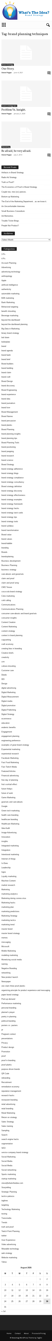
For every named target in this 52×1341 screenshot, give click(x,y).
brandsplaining (7, 556)
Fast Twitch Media (9, 767)
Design (4, 683)
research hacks (7, 1095)
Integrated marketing (10, 846)
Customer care (7, 670)
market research (8, 885)
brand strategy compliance (12, 478)
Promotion (5, 1052)
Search (4, 1135)
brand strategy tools (9, 521)
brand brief (5, 359)
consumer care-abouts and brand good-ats (19, 613)
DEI (3, 679)
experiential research (10, 754)
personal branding (8, 1008)
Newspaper (6, 981)
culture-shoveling (8, 666)
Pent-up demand (8, 999)
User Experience (8, 1240)
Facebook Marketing (9, 758)
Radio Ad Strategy (9, 177)
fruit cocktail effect (9, 784)
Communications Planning (12, 609)
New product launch (9, 977)
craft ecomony (7, 644)
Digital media (6, 701)
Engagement (6, 732)
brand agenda (7, 350)
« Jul (3, 1311)
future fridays (6, 789)
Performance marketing (11, 1003)
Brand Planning (7, 429)
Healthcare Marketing (10, 824)
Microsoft (5, 946)
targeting (5, 1205)
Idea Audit (5, 828)
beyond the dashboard (10, 320)
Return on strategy (9, 1117)
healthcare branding (9, 819)
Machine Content (8, 881)
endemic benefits (8, 727)
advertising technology (10, 272)
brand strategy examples (11, 499)
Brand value (6, 535)
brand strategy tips (9, 106)
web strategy (6, 1253)
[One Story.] (26, 52)
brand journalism (8, 403)
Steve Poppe (6, 72)
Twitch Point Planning (10, 1231)
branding (5, 548)
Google (4, 806)
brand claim (6, 372)
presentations (7, 1038)
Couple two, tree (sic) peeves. (13, 192)
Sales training (7, 1126)
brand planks (6, 425)
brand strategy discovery (11, 491)
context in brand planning (11, 635)
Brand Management (9, 412)
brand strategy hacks (10, 508)
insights (4, 841)
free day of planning (9, 780)
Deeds (4, 675)
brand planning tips (9, 438)
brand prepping (7, 451)
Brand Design (7, 381)
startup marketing (8, 1179)
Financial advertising (10, 775)
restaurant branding (9, 1100)
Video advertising (8, 1244)
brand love (5, 407)
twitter (3, 1236)
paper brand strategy (10, 995)
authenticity (6, 289)
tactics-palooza (7, 1196)
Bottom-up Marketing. (10, 197)
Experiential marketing (10, 749)
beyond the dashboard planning (14, 324)
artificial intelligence (9, 285)
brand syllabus (7, 526)
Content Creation (8, 622)
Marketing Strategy (9, 916)
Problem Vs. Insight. (13, 110)
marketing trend (7, 924)
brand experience (8, 394)
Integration (5, 850)
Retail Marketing (8, 1113)
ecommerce (6, 719)
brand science (7, 460)
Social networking (8, 1170)
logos (3, 872)
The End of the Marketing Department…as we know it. (24, 201)
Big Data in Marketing (10, 329)
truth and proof (7, 1227)
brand (3, 346)
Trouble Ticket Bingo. (10, 221)
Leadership (6, 867)
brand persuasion (8, 421)
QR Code (5, 1073)
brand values (6, 539)
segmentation (7, 1144)
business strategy (8, 570)
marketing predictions (10, 911)
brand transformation (10, 530)
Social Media (6, 1161)
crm (3, 662)
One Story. (7, 69)
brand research (7, 456)
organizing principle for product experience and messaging (25, 990)
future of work (7, 793)
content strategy (8, 631)
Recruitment (6, 1082)
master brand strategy (10, 933)
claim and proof (7, 578)
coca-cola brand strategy (11, 591)
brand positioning (8, 447)
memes (4, 938)
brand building (7, 368)
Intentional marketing (10, 854)
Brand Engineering (9, 390)
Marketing (6, 147)
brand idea (5, 399)
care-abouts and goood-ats (12, 574)
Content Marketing (9, 627)
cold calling (6, 600)
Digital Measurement (10, 697)
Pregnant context (8, 1034)
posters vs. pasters (9, 1025)
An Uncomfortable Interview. (13, 206)
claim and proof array (10, 583)
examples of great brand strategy (15, 745)
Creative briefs (7, 653)
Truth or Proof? (7, 182)
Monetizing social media (11, 960)
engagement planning (10, 736)
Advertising (6, 267)
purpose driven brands (10, 1069)
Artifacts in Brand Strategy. (12, 172)
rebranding (5, 1078)
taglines (4, 1200)
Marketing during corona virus (13, 898)
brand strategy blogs (9, 473)
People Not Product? (10, 225)
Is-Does (4, 863)
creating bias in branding (11, 648)
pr (2, 1030)
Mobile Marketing (8, 951)
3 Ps (3, 254)
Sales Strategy (7, 1122)
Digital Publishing (8, 710)
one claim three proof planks (13, 986)
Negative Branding (9, 968)
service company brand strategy (14, 1152)
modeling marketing (9, 955)
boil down (5, 337)
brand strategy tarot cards (12, 513)
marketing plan (7, 907)
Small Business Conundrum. (13, 211)
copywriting (6, 640)
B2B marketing (7, 298)
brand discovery (8, 386)
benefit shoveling (8, 311)
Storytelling (6, 1187)
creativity (5, 657)
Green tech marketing (10, 811)
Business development (11, 561)
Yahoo (4, 1262)
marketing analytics (9, 894)
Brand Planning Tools (10, 442)
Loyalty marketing (8, 876)
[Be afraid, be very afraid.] (26, 135)
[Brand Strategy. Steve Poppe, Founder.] (26, 10)
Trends (4, 1222)
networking (5, 973)
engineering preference (10, 740)
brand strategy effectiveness (13, 495)
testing (4, 1214)
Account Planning (8, 263)
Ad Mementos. (7, 216)
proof (3, 1056)
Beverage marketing (9, 315)
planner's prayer (8, 1012)
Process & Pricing (38, 1333)
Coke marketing (8, 596)
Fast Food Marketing (10, 762)
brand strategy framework (12, 504)
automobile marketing (10, 294)
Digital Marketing (8, 692)
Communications (8, 605)
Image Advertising (8, 832)
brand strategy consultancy (12, 482)
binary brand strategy (10, 333)
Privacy (4, 1043)
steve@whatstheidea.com (12, 1183)
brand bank (6, 355)
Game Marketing (8, 797)
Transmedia (6, 1218)
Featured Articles (8, 771)
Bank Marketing (8, 302)
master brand (6, 929)
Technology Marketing (10, 1209)
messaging (6, 942)
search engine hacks (10, 1139)
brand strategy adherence (12, 469)
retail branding (7, 1108)
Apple (3, 280)
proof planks (6, 1065)
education (5, 723)
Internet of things (8, 859)
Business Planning (9, 565)
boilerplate (5, 342)
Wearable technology (10, 1249)
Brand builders (7, 364)
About (26, 1333)
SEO (3, 1148)
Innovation (5, 837)
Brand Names (7, 416)
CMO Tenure (6, 587)
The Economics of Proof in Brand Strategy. (19, 187)
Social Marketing (8, 1157)
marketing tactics (8, 920)
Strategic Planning (9, 1192)
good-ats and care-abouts (12, 802)
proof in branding (8, 1060)
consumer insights (9, 618)
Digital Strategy (7, 714)
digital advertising (8, 688)
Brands (4, 552)
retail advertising (8, 1104)
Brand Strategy (7, 65)
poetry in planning (8, 1016)
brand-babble (6, 543)
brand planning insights (11, 434)
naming (4, 964)
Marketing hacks (8, 903)
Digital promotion (8, 705)
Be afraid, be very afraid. (16, 151)
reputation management (11, 1091)
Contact (18, 1333)
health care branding (9, 815)
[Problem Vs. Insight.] (26, 93)
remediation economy (10, 1087)
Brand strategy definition (11, 486)
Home (9, 1333)
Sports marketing (8, 1174)
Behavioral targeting (9, 307)
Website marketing (9, 1257)
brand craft (5, 377)
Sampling (5, 1130)
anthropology (6, 276)
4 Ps (3, 258)
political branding (8, 1021)
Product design (7, 1047)
